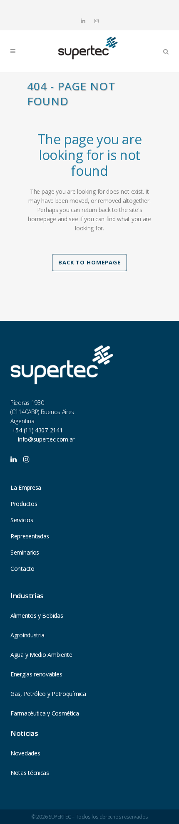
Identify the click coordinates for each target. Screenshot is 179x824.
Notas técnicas (29, 773)
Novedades (25, 753)
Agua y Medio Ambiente (41, 655)
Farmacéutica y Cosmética (44, 713)
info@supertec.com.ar (46, 439)
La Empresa (25, 487)
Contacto (22, 568)
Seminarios (24, 552)
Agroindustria (27, 635)
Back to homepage (89, 262)
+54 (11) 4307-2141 (36, 430)
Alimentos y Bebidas (36, 615)
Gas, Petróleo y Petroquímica (48, 694)
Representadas (29, 536)
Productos (23, 504)
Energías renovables (36, 674)
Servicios (21, 520)
